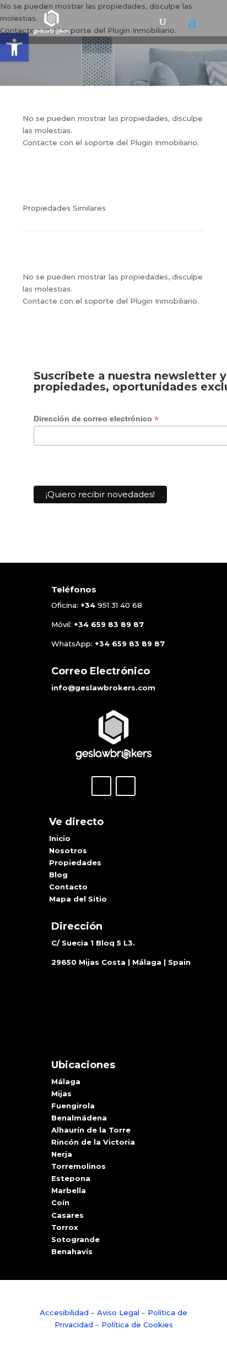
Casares (67, 1215)
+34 (87, 605)
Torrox (64, 1227)
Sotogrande (75, 1239)
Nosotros (68, 850)
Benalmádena (79, 1117)
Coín (60, 1202)
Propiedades (75, 862)
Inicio (60, 838)
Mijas (61, 1093)
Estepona (70, 1178)
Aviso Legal (118, 1312)
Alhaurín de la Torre (91, 1129)
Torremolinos (78, 1166)
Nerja (61, 1154)
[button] (14, 47)
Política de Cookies (137, 1324)
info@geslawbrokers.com (103, 687)
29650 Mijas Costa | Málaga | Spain (121, 962)
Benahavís (72, 1251)
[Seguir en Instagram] (126, 786)
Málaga (65, 1081)
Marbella (68, 1190)
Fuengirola (73, 1105)
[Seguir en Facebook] (101, 786)
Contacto (68, 886)
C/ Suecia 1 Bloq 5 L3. (93, 942)
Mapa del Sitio (78, 898)
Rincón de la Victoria (93, 1142)
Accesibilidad (65, 1312)
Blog (58, 874)
